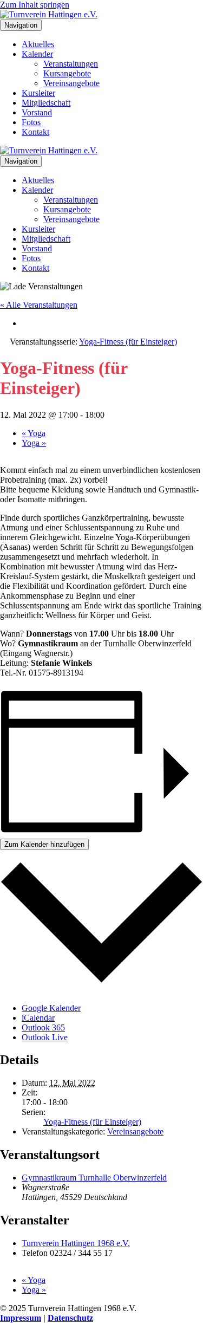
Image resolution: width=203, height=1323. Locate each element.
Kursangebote (67, 73)
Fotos (31, 122)
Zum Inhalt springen (34, 4)
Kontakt (35, 132)
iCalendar (38, 1017)
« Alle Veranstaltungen (38, 304)
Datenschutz (70, 1317)
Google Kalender (51, 1008)
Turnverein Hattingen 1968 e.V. (76, 1243)
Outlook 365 (43, 1027)
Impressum (20, 1317)
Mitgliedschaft (46, 102)
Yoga (33, 433)
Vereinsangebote (71, 83)
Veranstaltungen (70, 63)
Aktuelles (38, 44)
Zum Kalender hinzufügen (44, 844)
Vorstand (37, 112)
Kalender (37, 54)
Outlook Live (45, 1037)
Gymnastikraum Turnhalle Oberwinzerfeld (94, 1177)
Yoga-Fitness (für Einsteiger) (92, 1121)
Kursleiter (38, 93)
